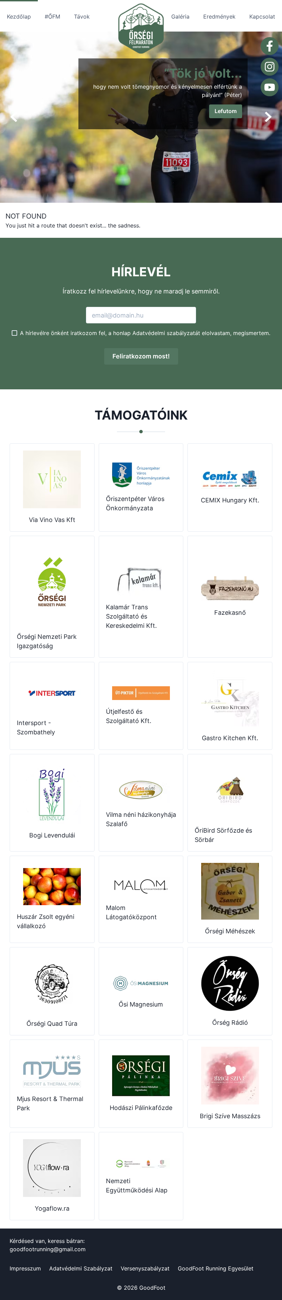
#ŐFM (52, 16)
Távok (82, 16)
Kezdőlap (19, 16)
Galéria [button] (180, 16)
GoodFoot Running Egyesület (215, 1268)
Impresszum (25, 1268)
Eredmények (219, 16)
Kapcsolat (262, 16)
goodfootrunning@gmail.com (48, 1249)
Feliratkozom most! (141, 356)
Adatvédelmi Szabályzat (80, 1268)
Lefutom (226, 111)
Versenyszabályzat (145, 1268)
